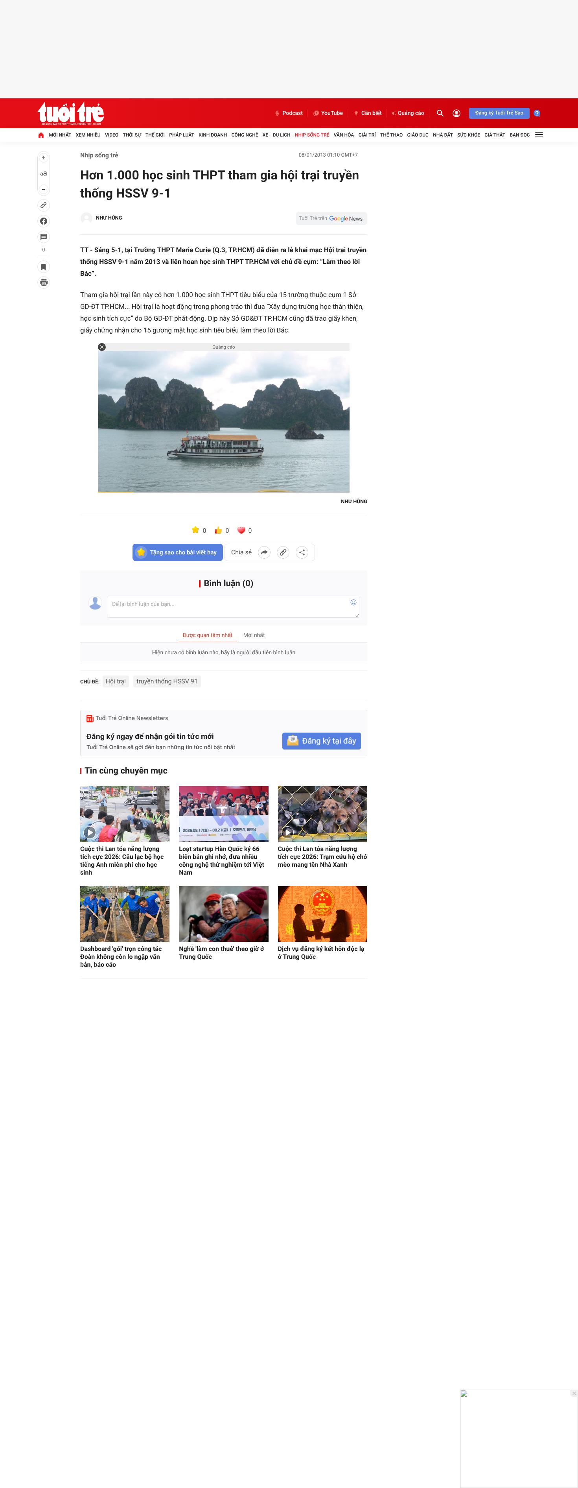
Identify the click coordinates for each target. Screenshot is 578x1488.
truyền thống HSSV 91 (167, 681)
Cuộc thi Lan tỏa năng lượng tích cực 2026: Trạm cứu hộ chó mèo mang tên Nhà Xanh (322, 856)
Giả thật (494, 135)
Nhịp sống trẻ (312, 135)
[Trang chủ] (40, 135)
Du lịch (282, 135)
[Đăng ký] (321, 741)
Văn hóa (344, 135)
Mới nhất (60, 135)
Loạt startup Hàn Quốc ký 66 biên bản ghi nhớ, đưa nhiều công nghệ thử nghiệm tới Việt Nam (221, 860)
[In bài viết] (43, 282)
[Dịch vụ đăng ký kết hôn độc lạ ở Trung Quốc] (322, 914)
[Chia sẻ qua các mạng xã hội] (302, 552)
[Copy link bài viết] (283, 552)
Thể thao (391, 135)
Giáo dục (418, 135)
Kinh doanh (213, 135)
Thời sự (132, 135)
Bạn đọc (520, 135)
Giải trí (367, 135)
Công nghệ (245, 135)
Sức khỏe (468, 135)
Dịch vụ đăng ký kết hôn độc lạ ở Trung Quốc (321, 952)
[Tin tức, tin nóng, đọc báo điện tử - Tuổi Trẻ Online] (70, 113)
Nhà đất (443, 135)
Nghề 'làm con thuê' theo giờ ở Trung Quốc (221, 952)
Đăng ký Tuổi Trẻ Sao (499, 113)
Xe (265, 135)
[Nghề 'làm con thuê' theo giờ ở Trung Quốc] (223, 914)
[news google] (331, 218)
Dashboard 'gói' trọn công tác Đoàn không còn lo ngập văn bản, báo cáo (121, 956)
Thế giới (155, 135)
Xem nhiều (88, 135)
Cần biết (371, 113)
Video (111, 135)
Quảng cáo (411, 113)
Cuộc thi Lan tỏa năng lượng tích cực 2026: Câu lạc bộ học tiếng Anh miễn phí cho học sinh (122, 860)
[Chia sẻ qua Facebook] (264, 552)
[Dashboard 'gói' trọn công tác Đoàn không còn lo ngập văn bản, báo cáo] (124, 914)
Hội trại (116, 681)
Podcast (292, 113)
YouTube (332, 113)
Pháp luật (181, 135)
